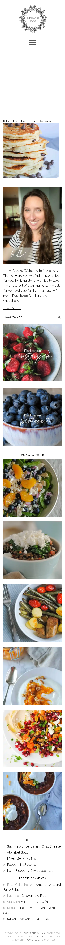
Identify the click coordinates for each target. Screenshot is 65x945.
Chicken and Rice (33, 895)
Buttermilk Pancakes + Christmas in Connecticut (27, 121)
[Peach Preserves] (32, 703)
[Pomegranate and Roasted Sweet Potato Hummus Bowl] (32, 766)
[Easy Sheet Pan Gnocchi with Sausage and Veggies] (32, 641)
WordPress (49, 940)
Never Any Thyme (32, 17)
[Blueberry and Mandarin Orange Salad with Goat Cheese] (32, 515)
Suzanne (13, 919)
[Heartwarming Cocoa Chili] (32, 829)
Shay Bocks (25, 936)
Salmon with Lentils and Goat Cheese (34, 846)
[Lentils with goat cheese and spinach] (32, 578)
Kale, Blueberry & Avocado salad (30, 870)
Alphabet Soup (17, 852)
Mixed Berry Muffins (21, 858)
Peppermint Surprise (21, 864)
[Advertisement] (32, 82)
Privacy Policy (14, 933)
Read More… (12, 308)
